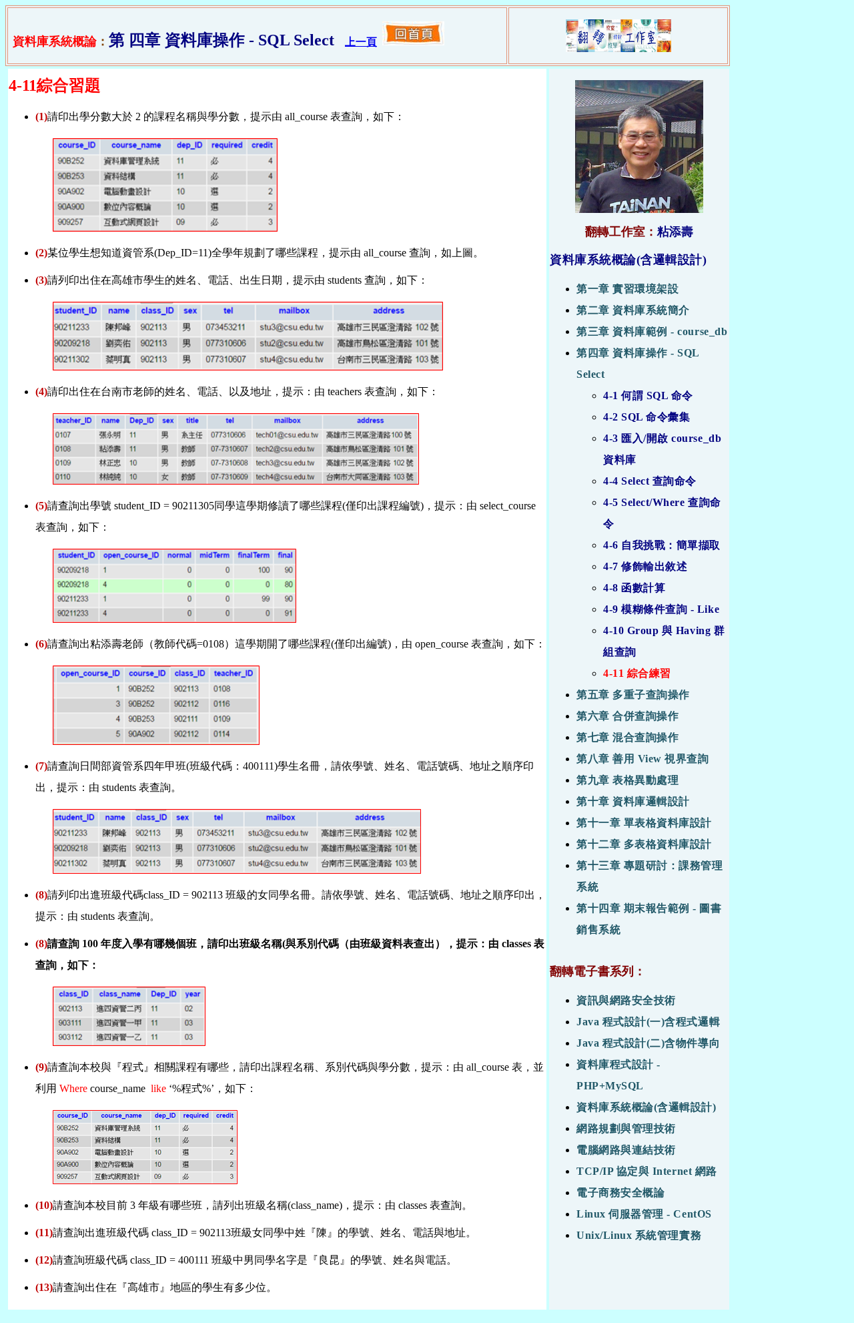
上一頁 (361, 41)
